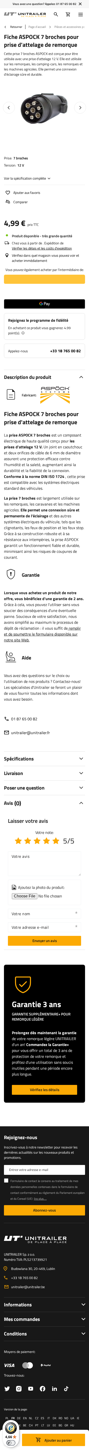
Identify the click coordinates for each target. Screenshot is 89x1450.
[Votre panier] (68, 14)
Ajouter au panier (58, 1440)
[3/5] (37, 840)
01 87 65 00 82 (66, 3)
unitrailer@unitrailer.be (28, 1286)
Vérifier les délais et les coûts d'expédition (42, 248)
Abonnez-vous (44, 1210)
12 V (20, 165)
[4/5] (46, 840)
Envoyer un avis (44, 941)
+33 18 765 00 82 (65, 351)
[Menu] (81, 14)
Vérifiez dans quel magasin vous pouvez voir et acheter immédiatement (45, 258)
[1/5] (18, 840)
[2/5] (27, 840)
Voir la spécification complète (25, 178)
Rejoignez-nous (20, 1137)
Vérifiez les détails (44, 1090)
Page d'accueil (37, 26)
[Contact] (44, 1239)
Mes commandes (22, 1319)
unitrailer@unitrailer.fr (30, 733)
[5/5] (55, 840)
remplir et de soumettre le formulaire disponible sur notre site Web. (42, 634)
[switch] (10, 1443)
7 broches (20, 158)
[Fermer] (80, 4)
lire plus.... (40, 1198)
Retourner (15, 27)
